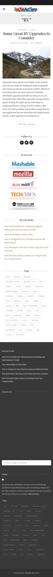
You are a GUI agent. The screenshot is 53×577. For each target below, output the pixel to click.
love (8, 315)
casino (18, 286)
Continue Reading (26, 124)
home (17, 306)
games (27, 301)
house (44, 306)
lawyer (20, 310)
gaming (36, 301)
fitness (41, 296)
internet (9, 310)
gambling (17, 301)
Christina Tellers (19, 43)
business (27, 277)
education (39, 286)
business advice (13, 281)
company (28, 286)
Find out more (33, 494)
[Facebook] (22, 143)
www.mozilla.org (20, 411)
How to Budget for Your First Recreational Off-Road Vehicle (25, 369)
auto (8, 277)
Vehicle (9, 335)
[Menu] (4, 9)
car (40, 281)
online (37, 315)
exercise (25, 291)
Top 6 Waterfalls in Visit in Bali (18, 234)
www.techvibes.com (20, 431)
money (28, 315)
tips (21, 330)
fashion (9, 296)
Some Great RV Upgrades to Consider (26, 35)
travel (29, 330)
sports (23, 325)
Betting (17, 277)
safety (24, 320)
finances (30, 296)
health (9, 306)
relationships (12, 320)
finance (19, 296)
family (35, 291)
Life (37, 310)
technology (10, 330)
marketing (18, 315)
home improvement (30, 306)
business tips (29, 281)
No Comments (36, 43)
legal (29, 310)
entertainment (12, 291)
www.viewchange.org (20, 441)
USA (37, 330)
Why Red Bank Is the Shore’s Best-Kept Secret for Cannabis (25, 374)
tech (32, 325)
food (8, 301)
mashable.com (20, 401)
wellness (20, 335)
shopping (34, 320)
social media (11, 325)
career (9, 286)
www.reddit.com (20, 421)
